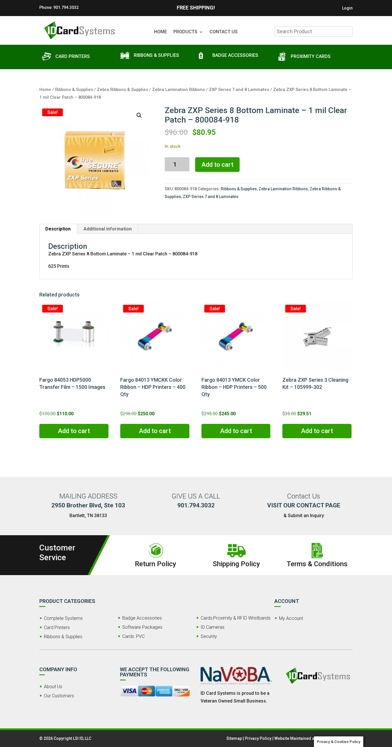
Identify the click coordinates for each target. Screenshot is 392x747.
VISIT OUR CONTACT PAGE (303, 505)
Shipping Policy (236, 564)
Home (45, 89)
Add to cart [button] (74, 430)
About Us (53, 686)
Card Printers (57, 627)
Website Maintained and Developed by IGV (313, 738)
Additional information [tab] (108, 229)
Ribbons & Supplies (74, 89)
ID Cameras (212, 627)
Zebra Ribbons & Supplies (122, 89)
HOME (160, 32)
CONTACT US (223, 32)
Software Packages (142, 627)
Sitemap (234, 738)
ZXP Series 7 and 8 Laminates (239, 89)
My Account (291, 618)
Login (347, 8)
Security (209, 636)
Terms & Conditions (317, 564)
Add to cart (217, 164)
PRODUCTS (185, 32)
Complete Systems (63, 618)
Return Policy (155, 564)
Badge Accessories (142, 618)
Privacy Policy (258, 738)
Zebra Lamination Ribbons (178, 89)
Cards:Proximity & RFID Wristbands (236, 618)
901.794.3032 (66, 7)
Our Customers (59, 696)
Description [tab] (58, 229)
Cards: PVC (133, 636)
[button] (139, 115)
